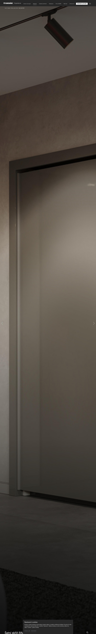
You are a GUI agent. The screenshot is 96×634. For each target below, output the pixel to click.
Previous (2, 323)
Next (93, 323)
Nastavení (33, 630)
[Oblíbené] (90, 4)
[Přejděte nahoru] (93, 631)
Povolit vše (27, 630)
